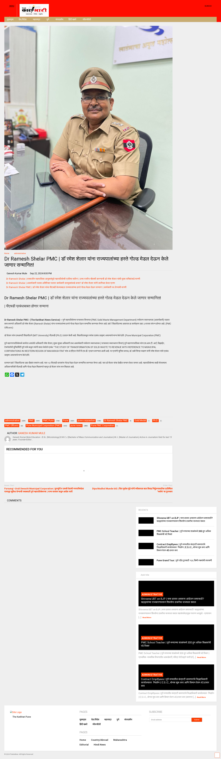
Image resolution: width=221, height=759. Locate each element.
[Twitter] (192, 5)
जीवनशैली (87, 19)
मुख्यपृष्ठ (10, 19)
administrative (152, 594)
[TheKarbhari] (33, 10)
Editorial (84, 744)
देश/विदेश (23, 19)
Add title (144, 575)
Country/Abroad (99, 740)
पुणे (48, 19)
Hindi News (100, 744)
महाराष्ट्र (36, 19)
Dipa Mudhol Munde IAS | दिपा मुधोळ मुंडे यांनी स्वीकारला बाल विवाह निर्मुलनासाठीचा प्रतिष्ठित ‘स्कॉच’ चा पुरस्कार (132, 490)
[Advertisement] (88, 399)
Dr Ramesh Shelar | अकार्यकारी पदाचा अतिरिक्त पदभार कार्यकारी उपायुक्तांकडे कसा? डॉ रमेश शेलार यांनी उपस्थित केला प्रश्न (61, 283)
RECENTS (143, 510)
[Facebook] (202, 5)
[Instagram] (198, 5)
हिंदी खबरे (72, 19)
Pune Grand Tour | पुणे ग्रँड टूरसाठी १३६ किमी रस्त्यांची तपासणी (184, 560)
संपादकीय (59, 19)
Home (83, 740)
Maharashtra (120, 740)
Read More (146, 617)
